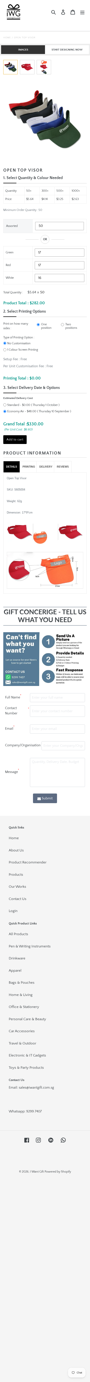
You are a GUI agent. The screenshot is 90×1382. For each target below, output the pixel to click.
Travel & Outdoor (22, 1043)
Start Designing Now (67, 49)
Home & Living (21, 995)
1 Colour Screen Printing (22, 350)
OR (45, 239)
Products (16, 875)
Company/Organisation (23, 745)
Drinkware (17, 958)
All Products (18, 934)
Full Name (13, 696)
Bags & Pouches (22, 983)
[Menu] (82, 12)
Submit (47, 798)
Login (13, 911)
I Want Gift (37, 1171)
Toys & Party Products (26, 1068)
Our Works (17, 887)
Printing (28, 466)
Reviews (63, 466)
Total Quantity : (13, 292)
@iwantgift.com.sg (40, 1088)
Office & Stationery (24, 1007)
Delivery (45, 466)
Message (12, 771)
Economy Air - (21, 411)
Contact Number (17, 710)
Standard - (18, 405)
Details (11, 466)
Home (7, 37)
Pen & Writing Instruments (30, 946)
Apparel (15, 971)
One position (46, 326)
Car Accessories (22, 1031)
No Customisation (19, 343)
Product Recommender (28, 862)
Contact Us (17, 899)
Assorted (12, 226)
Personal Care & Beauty (27, 1019)
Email (9, 728)
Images (23, 49)
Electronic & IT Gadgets (27, 1055)
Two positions (71, 326)
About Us (16, 850)
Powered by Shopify (58, 1171)
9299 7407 (34, 1111)
